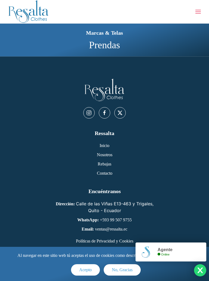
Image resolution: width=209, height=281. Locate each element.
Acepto (85, 269)
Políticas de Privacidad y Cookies (104, 241)
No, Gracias (122, 269)
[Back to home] (28, 11)
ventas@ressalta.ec (111, 229)
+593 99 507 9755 (116, 220)
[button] (198, 12)
